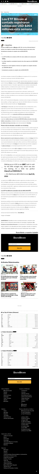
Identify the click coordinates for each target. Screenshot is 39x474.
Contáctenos (24, 390)
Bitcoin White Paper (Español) (10, 465)
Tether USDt (9, 314)
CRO (1, 363)
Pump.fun (10, 340)
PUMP (2, 340)
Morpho (10, 335)
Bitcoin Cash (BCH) (26, 423)
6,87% (34, 3)
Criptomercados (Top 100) (28, 410)
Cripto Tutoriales (7, 398)
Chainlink (9, 362)
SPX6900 (10, 346)
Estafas (5, 393)
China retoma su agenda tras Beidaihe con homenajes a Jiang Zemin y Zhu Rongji (9, 295)
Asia (1, 292)
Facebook (24, 404)
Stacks (10, 336)
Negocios (6, 413)
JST (1, 358)
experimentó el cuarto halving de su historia (12, 138)
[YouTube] (8, 38)
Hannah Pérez (8, 45)
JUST (8, 358)
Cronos (8, 363)
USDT (2, 314)
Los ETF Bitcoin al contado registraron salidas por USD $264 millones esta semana (17, 24)
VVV (1, 354)
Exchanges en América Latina (10, 455)
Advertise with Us (25, 393)
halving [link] (3, 58)
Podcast (6, 401)
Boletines (6, 444)
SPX (1, 346)
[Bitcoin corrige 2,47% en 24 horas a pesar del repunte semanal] (29, 287)
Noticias (5, 392)
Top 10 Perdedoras (26, 413)
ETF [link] (8, 47)
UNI (1, 343)
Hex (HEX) (24, 427)
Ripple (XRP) (25, 420)
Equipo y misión (24, 399)
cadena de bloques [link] (6, 145)
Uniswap (10, 343)
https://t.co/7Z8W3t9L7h (13, 171)
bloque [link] (31, 138)
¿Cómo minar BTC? (8, 463)
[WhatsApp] (3, 38)
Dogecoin (9, 325)
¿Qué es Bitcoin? (7, 462)
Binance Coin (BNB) (26, 430)
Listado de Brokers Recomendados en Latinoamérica (15, 454)
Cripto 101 (6, 460)
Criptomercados (8, 390)
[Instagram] (6, 38)
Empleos (23, 401)
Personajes (6, 440)
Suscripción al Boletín (8, 443)
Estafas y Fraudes (8, 459)
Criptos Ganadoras (7, 332)
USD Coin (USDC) (26, 421)
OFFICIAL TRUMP (10, 326)
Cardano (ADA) (25, 426)
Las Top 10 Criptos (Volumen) (10, 312)
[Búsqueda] (4, 1)
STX (1, 336)
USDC (2, 318)
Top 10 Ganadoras (26, 412)
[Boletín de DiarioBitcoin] (11, 38)
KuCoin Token (9, 359)
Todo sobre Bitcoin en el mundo (11, 441)
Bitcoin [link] (15, 47)
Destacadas (6, 438)
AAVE (2, 339)
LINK (2, 362)
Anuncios (23, 392)
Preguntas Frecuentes (9, 457)
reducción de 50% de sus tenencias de (23, 114)
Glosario (5, 399)
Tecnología (6, 415)
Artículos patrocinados (9, 418)
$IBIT (24, 164)
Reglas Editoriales (25, 398)
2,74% (25, 3)
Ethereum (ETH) (26, 418)
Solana (8, 321)
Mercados (6, 412)
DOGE (19, 3)
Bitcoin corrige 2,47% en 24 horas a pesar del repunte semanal (28, 295)
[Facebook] (4, 38)
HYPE (9, 3)
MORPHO (2, 335)
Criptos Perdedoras (7, 350)
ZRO (1, 334)
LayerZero (10, 334)
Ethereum (9, 317)
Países (5, 410)
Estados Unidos (6, 12)
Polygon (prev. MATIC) (10, 355)
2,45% (14, 3)
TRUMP (2, 326)
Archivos (5, 452)
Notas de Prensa (7, 395)
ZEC (29, 3)
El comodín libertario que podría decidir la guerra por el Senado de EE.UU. (9, 278)
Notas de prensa (7, 416)
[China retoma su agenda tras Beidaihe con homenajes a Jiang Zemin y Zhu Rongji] (9, 287)
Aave (9, 339)
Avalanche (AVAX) (26, 429)
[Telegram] (9, 38)
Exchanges (6, 396)
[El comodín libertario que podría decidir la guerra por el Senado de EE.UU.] (9, 269)
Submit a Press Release (26, 396)
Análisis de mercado (24, 292)
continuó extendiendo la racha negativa (28, 83)
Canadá (21, 274)
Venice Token (9, 354)
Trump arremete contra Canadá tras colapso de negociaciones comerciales (28, 278)
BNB (1, 322)
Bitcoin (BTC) (25, 417)
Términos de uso (7, 466)
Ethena (10, 338)
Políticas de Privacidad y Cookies (11, 468)
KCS (1, 359)
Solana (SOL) (25, 424)
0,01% (4, 3)
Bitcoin (2, 12)
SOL (1, 321)
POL (1, 355)
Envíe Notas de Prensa (26, 395)
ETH (1, 317)
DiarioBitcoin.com (35, 328)
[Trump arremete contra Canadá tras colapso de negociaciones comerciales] (28, 269)
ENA (1, 338)
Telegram (24, 405)
